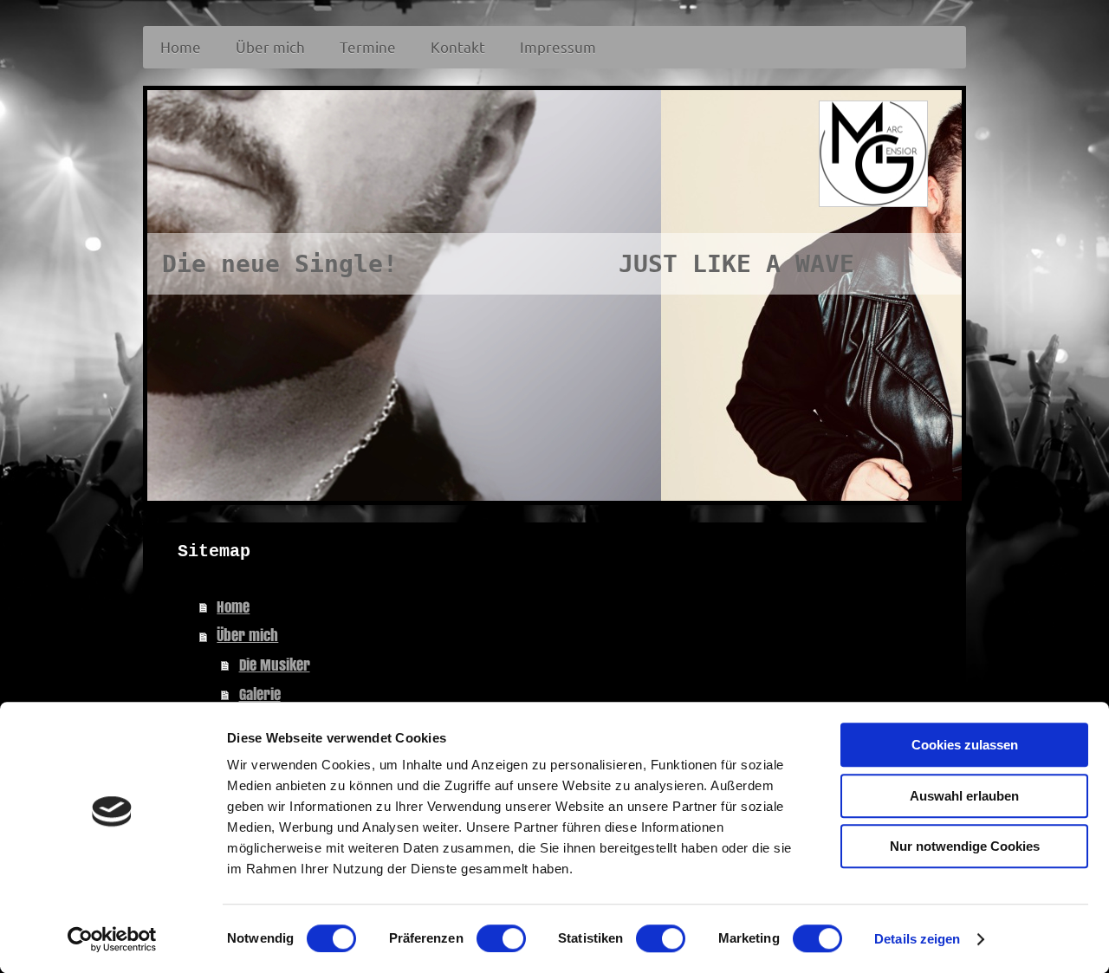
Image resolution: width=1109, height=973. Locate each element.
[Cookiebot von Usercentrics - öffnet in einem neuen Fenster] (112, 939)
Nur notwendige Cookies (965, 846)
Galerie (260, 694)
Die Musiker (274, 665)
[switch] (501, 938)
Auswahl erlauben (964, 795)
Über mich (247, 635)
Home (233, 607)
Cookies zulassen (964, 744)
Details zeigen (917, 938)
